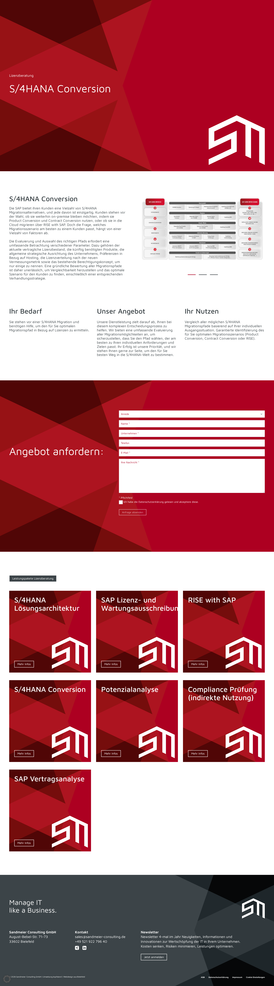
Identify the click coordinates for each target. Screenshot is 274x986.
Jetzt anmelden (154, 957)
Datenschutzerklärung (151, 501)
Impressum (237, 977)
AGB (203, 977)
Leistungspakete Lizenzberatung (32, 578)
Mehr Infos (24, 664)
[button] (7, 979)
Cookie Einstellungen (255, 977)
